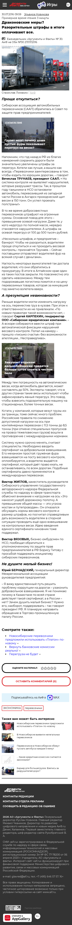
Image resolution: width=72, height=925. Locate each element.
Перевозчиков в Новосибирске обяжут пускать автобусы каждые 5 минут (38, 747)
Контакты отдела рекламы (23, 801)
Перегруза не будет (23, 654)
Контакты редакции (18, 796)
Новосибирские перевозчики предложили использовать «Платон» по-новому (34, 639)
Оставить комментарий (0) (36, 681)
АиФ (33, 92)
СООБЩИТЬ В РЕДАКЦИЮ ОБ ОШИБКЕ (29, 806)
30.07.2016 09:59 (11, 14)
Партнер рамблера (33, 908)
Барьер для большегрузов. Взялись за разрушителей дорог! (38, 769)
